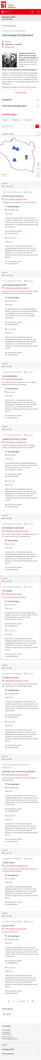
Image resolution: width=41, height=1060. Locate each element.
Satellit (4, 174)
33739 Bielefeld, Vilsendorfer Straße (16, 775)
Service (4, 1045)
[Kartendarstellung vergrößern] (38, 168)
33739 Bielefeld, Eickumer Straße (15, 929)
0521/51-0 (10, 1037)
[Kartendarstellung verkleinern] (38, 172)
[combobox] (19, 134)
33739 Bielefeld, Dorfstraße (13, 379)
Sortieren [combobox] (27, 120)
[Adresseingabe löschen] (38, 134)
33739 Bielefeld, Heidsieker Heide (15, 199)
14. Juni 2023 (8, 186)
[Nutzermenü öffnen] (38, 12)
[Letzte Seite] (32, 1001)
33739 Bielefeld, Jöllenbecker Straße (16, 288)
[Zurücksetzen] (34, 126)
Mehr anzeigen (21, 92)
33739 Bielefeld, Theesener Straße (15, 866)
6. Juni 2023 (8, 366)
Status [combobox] (5, 120)
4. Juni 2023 (8, 581)
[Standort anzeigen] (38, 164)
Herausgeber (6, 1026)
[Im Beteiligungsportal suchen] (32, 12)
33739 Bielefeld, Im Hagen (13, 594)
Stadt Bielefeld (6, 1030)
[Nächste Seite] (27, 1001)
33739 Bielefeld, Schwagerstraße (15, 442)
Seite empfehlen (8, 1054)
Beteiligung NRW (8, 17)
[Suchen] (37, 126)
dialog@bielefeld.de (12, 1039)
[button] (20, 100)
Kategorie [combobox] (16, 120)
